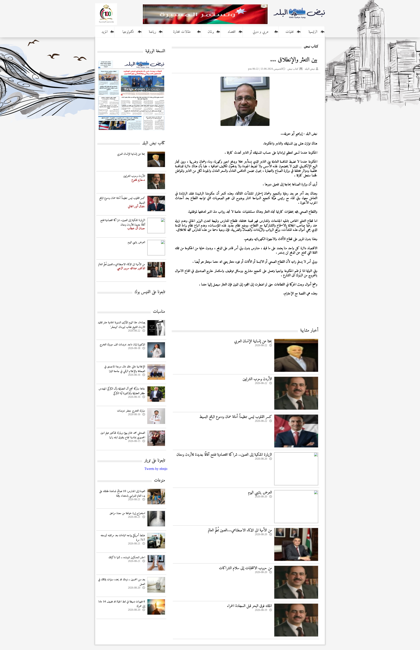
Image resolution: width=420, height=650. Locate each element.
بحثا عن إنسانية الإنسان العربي (253, 341)
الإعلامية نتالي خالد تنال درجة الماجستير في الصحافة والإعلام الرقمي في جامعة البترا (124, 369)
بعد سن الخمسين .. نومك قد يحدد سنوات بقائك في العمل (121, 582)
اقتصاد (232, 32)
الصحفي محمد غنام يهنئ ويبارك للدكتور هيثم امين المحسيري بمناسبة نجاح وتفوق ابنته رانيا (123, 435)
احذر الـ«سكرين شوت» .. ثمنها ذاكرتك (126, 557)
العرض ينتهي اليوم (260, 492)
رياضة (152, 32)
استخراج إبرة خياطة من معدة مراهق (127, 513)
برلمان (211, 32)
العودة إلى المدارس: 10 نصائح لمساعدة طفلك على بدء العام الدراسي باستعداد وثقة (122, 493)
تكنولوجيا (128, 32)
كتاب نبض (292, 68)
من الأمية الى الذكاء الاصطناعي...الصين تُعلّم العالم (240, 530)
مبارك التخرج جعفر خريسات (131, 410)
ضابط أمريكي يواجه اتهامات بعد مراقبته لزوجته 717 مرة (123, 537)
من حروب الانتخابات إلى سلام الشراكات (245, 568)
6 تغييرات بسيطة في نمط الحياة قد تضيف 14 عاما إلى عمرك (121, 604)
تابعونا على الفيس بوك (150, 292)
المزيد (105, 32)
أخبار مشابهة (309, 330)
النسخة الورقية (155, 51)
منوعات (159, 480)
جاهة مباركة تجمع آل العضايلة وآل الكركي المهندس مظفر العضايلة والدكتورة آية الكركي (122, 391)
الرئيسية (312, 32)
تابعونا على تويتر (154, 460)
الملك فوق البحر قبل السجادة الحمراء (249, 606)
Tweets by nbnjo (155, 469)
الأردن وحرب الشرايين (257, 379)
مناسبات (159, 312)
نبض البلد (310, 68)
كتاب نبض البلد (153, 143)
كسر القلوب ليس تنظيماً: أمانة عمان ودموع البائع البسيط (235, 417)
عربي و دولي (261, 32)
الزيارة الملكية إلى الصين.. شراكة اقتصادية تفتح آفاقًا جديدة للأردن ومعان (224, 454)
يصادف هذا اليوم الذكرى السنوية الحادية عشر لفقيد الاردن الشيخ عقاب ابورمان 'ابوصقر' (121, 325)
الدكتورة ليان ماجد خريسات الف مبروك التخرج (122, 344)
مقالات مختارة (182, 32)
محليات (289, 32)
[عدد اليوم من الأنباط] (131, 131)
